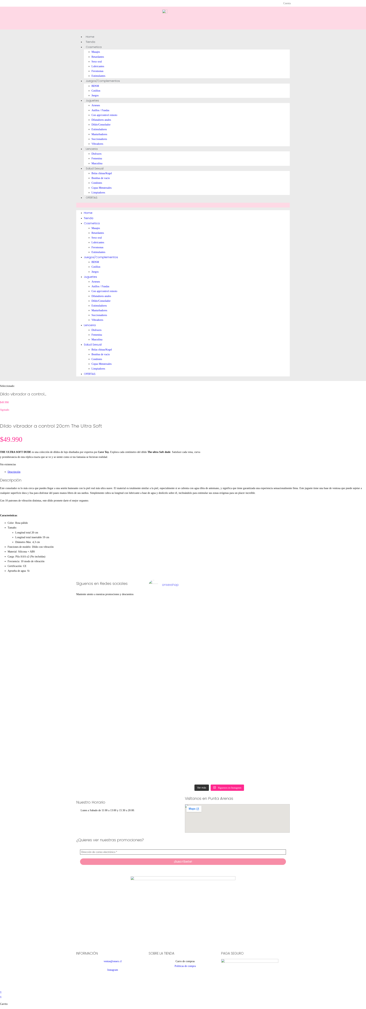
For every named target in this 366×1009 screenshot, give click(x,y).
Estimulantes (98, 75)
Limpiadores (98, 192)
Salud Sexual (95, 168)
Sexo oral (97, 61)
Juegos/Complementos (103, 81)
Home (90, 37)
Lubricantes (98, 66)
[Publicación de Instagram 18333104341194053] (190, 601)
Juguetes (92, 100)
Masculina (97, 163)
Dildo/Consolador (101, 124)
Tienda (90, 42)
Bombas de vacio (101, 178)
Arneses (96, 105)
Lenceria (92, 149)
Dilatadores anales (101, 119)
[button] (183, 205)
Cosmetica (94, 47)
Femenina (97, 158)
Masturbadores (99, 134)
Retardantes (98, 56)
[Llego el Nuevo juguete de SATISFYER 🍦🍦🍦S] (162, 687)
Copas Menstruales (102, 187)
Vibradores (97, 143)
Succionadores (99, 139)
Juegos (95, 95)
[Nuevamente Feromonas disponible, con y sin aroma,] (247, 603)
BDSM (95, 86)
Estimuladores (99, 129)
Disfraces (96, 153)
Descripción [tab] (14, 471)
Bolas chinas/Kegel (102, 173)
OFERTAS (91, 198)
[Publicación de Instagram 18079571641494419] (219, 601)
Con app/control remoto (104, 115)
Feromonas (97, 71)
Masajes (96, 51)
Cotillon (96, 90)
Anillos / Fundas (100, 110)
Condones (97, 182)
